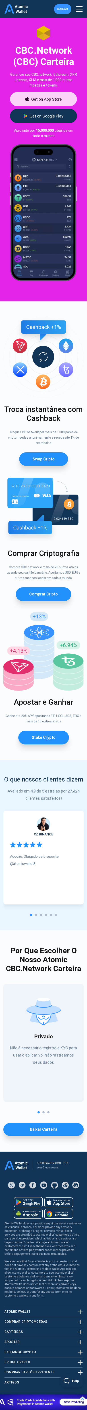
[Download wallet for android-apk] (28, 1214)
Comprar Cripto (43, 594)
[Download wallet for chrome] (58, 1214)
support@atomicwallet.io (52, 1163)
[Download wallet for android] (28, 1202)
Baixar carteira (43, 1129)
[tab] (31, 915)
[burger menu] (79, 9)
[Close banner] (82, 1399)
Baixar (62, 9)
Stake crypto (44, 737)
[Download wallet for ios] (58, 1202)
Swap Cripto (44, 459)
